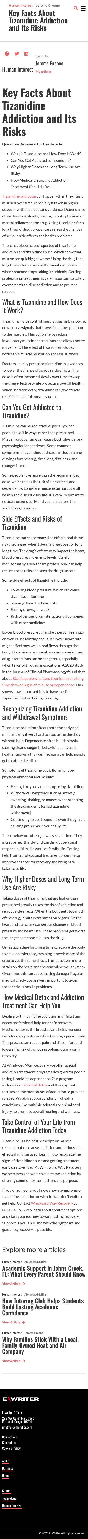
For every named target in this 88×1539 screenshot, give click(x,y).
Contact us (9, 1443)
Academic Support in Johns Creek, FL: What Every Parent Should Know (44, 1271)
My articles (44, 71)
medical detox (35, 1085)
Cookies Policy (11, 1448)
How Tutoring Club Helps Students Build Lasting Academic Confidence (43, 1306)
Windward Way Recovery (52, 1203)
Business (7, 1468)
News (5, 1475)
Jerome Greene (33, 1333)
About (5, 1460)
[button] (75, 8)
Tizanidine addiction (19, 196)
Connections (10, 1437)
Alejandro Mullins (35, 1262)
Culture (6, 1490)
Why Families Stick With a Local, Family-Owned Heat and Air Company (40, 1345)
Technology (9, 1498)
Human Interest (17, 69)
